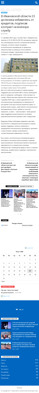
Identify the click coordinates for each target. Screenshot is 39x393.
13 (19, 267)
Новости (8, 9)
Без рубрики (4, 372)
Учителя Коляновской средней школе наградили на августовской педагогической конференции (5, 202)
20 (19, 271)
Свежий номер (5, 375)
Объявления (4, 378)
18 (9, 271)
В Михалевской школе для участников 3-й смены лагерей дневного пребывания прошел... (24, 344)
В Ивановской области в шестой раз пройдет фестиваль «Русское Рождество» (9, 167)
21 (24, 271)
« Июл (3, 281)
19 (14, 271)
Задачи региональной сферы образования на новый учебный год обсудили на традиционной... (24, 334)
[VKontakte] (17, 309)
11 (9, 267)
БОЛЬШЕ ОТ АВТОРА (26, 186)
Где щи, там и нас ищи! (9, 290)
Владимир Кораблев (7, 292)
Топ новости (4, 369)
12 (14, 267)
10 (3, 267)
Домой (2, 9)
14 (24, 267)
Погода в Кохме (17, 223)
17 (3, 271)
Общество (4, 366)
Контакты (19, 388)
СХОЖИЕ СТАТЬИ (12, 186)
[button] (36, 2)
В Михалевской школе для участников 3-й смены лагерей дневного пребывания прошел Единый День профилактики (32, 203)
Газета (3, 363)
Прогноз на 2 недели (27, 225)
